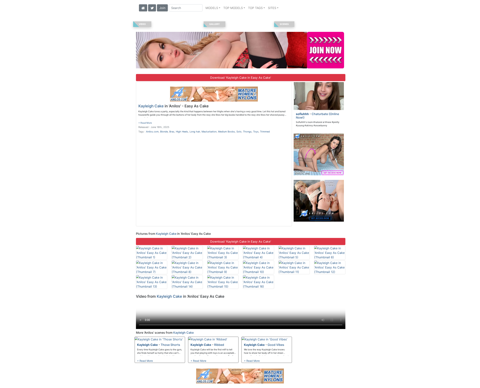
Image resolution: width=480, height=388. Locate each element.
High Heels (182, 131)
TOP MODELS (233, 8)
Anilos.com (152, 131)
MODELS (212, 8)
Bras (171, 131)
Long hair (195, 131)
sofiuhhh (302, 114)
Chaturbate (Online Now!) (317, 115)
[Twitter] (152, 7)
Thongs (247, 131)
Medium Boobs (226, 131)
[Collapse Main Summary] (145, 122)
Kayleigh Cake (151, 106)
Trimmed (265, 131)
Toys (256, 131)
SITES (272, 8)
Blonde (164, 131)
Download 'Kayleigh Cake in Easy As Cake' (240, 77)
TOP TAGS (255, 8)
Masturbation (209, 131)
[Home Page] (143, 7)
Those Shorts (170, 345)
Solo (239, 131)
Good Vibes (276, 345)
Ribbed (219, 345)
